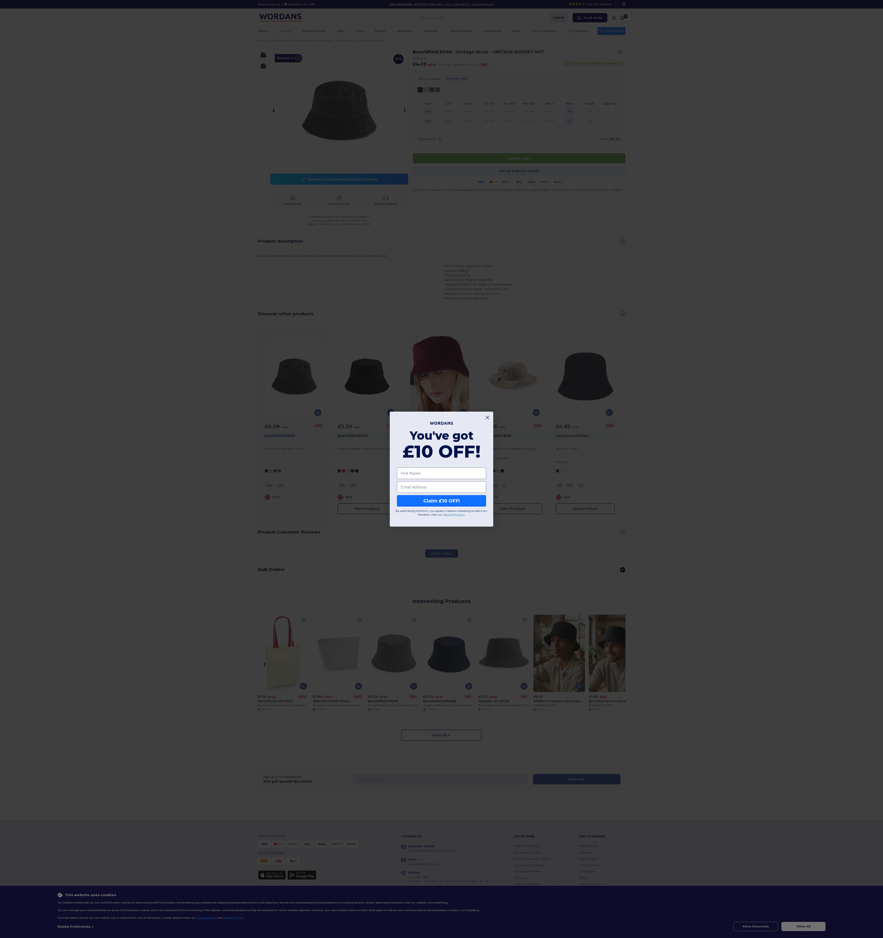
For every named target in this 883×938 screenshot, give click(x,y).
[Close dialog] (487, 417)
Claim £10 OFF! (441, 501)
